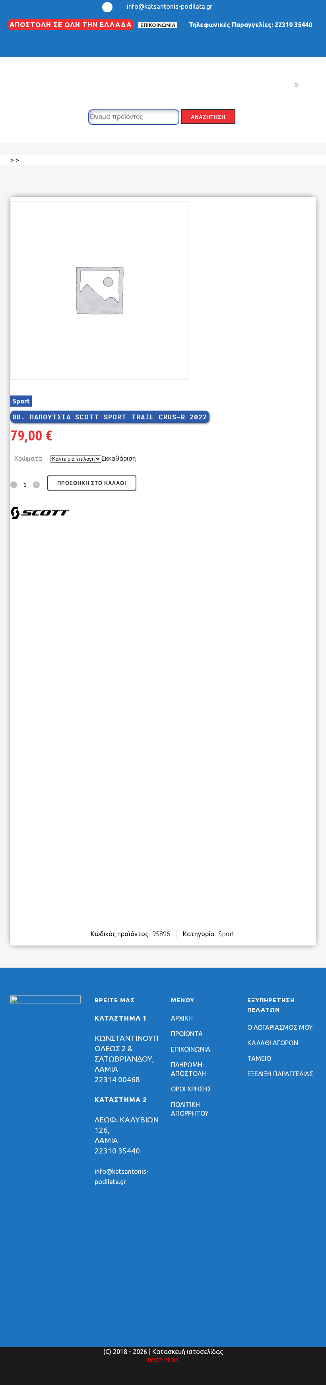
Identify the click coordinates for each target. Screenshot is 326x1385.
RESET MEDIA (163, 1360)
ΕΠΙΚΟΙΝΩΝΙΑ (157, 25)
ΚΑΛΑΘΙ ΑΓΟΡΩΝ (272, 1042)
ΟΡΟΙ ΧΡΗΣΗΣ (191, 1089)
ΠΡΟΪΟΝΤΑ (187, 1033)
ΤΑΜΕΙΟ (259, 1058)
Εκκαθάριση (118, 458)
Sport (21, 401)
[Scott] (40, 514)
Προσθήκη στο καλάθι (91, 483)
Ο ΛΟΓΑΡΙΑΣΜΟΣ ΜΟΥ (280, 1027)
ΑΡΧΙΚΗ (182, 1018)
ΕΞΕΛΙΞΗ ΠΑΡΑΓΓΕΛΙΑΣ (280, 1073)
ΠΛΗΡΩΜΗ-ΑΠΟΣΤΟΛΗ (188, 1069)
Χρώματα (28, 458)
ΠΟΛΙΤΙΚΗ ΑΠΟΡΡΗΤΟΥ (190, 1109)
